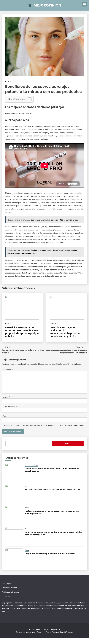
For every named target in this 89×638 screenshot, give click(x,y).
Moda (27, 486)
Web (4, 416)
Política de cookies (9, 588)
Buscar (68, 443)
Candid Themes (66, 632)
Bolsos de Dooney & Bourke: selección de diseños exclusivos (52, 490)
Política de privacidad (10, 592)
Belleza (8, 81)
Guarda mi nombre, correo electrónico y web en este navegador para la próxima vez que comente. (44, 425)
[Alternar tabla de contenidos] (28, 99)
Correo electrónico (10, 406)
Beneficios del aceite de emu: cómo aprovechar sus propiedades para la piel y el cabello (22, 332)
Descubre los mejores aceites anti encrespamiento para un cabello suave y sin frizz (65, 332)
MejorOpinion (47, 5)
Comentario (7, 369)
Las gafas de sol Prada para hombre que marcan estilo (50, 553)
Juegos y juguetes (31, 465)
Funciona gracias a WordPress (29, 632)
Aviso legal (6, 583)
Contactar (6, 596)
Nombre (6, 397)
